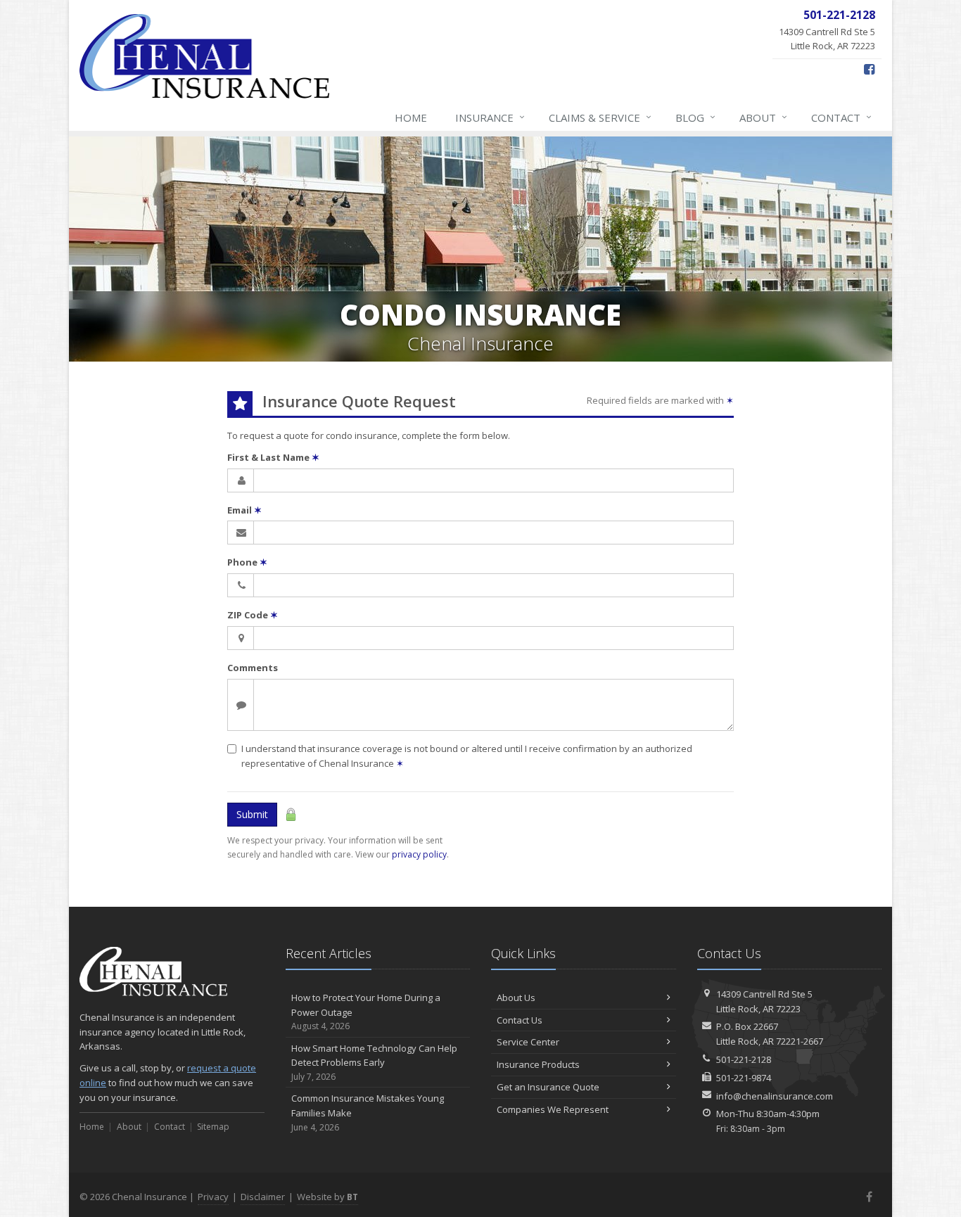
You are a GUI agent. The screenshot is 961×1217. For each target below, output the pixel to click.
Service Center (528, 1042)
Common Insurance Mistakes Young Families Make (367, 1112)
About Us (516, 997)
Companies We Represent (553, 1109)
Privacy (213, 1196)
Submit (252, 814)
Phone (247, 562)
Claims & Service (600, 117)
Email (244, 510)
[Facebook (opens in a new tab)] (869, 68)
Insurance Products (538, 1064)
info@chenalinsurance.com (774, 1096)
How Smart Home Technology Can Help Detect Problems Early (374, 1062)
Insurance (490, 117)
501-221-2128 (743, 1059)
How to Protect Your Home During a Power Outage (365, 1012)
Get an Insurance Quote (548, 1087)
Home (411, 117)
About (763, 117)
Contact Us (519, 1020)
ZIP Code (252, 614)
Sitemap (213, 1127)
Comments (252, 667)
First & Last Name (273, 457)
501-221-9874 (743, 1077)
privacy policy (419, 854)
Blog (695, 117)
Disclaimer (263, 1196)
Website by (327, 1196)
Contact (841, 117)
